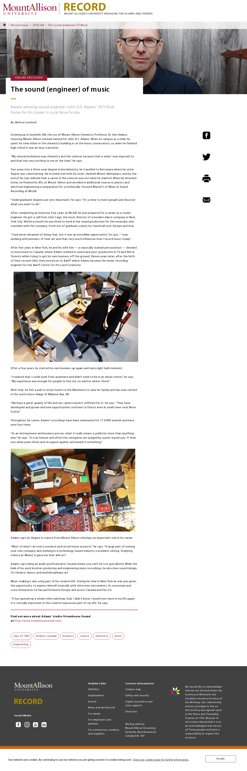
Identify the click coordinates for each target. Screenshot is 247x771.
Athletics (93, 689)
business (68, 636)
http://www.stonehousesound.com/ (38, 620)
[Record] (154, 8)
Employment (96, 695)
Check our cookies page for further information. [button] (161, 760)
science (84, 636)
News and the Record (101, 707)
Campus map (133, 689)
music (118, 636)
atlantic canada (46, 636)
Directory (131, 711)
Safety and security (137, 695)
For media (94, 714)
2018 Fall (38, 25)
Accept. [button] (220, 758)
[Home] (31, 10)
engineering (21, 644)
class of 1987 (21, 636)
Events (92, 701)
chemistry (101, 636)
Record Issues (20, 25)
